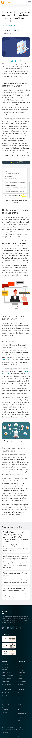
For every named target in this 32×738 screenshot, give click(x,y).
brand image (7, 360)
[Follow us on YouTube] (7, 627)
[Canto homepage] (6, 2)
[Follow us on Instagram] (3, 627)
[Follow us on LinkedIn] (12, 627)
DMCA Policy (18, 727)
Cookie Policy (5, 732)
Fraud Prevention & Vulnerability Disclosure (12, 729)
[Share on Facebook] (20, 61)
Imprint (3, 727)
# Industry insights (8, 25)
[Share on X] (12, 61)
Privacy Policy (10, 727)
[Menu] (29, 2)
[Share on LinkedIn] (16, 61)
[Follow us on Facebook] (20, 627)
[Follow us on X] (16, 627)
